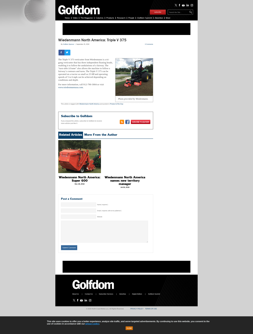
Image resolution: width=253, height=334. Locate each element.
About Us (75, 294)
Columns (99, 18)
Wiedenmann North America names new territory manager (125, 180)
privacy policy (92, 324)
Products (110, 18)
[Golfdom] (93, 290)
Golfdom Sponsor (68, 44)
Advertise (159, 18)
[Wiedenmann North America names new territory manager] (125, 156)
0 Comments (149, 44)
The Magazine (87, 18)
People (131, 18)
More (168, 18)
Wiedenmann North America (89, 104)
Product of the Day (116, 104)
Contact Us (89, 294)
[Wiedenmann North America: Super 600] (79, 156)
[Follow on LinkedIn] (187, 6)
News (67, 18)
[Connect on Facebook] (127, 122)
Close (129, 328)
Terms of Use (151, 309)
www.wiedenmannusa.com (70, 87)
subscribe (157, 12)
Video (75, 18)
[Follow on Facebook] (179, 6)
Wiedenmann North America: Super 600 (79, 178)
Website (99, 217)
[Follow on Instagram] (191, 6)
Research (121, 18)
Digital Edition (137, 294)
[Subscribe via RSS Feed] (122, 122)
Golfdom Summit (154, 294)
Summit (144, 18)
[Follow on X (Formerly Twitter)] (175, 6)
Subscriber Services (106, 294)
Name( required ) (102, 204)
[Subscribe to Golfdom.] (140, 122)
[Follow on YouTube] (182, 6)
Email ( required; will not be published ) (109, 210)
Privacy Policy (136, 309)
